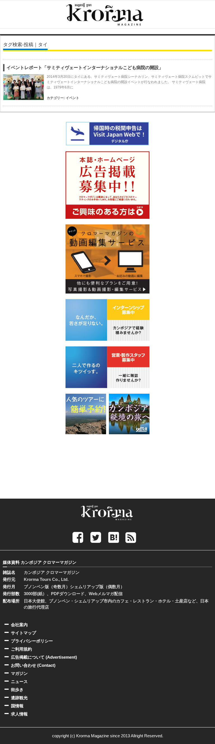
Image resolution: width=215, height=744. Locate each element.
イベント (72, 98)
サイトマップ (23, 632)
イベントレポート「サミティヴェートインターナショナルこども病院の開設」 (84, 67)
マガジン (19, 673)
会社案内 (19, 624)
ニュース (19, 681)
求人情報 (19, 714)
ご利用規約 (21, 649)
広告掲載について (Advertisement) (44, 657)
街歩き (17, 689)
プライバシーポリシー (32, 641)
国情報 (17, 705)
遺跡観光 (19, 697)
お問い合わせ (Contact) (33, 665)
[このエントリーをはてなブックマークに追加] (114, 537)
